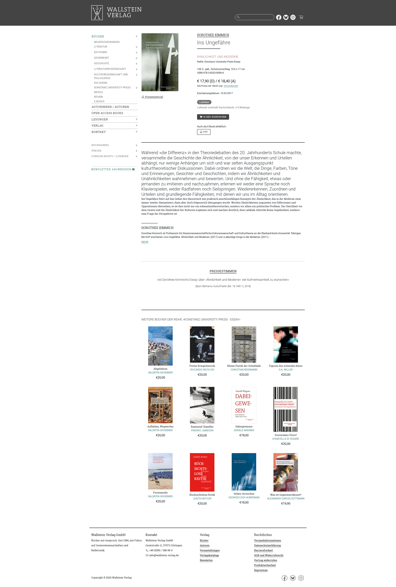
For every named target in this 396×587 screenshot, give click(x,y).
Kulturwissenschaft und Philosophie (111, 76)
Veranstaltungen (210, 550)
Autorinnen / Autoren (110, 107)
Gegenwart (101, 57)
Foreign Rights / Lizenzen (110, 156)
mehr (144, 242)
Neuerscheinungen (106, 42)
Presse (96, 150)
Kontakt (99, 132)
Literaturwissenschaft (110, 69)
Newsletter (206, 560)
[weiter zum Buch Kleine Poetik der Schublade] (244, 344)
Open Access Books (107, 113)
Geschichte (101, 63)
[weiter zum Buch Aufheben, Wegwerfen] (160, 405)
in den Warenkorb (214, 117)
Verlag (97, 126)
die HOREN (100, 82)
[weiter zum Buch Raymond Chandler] (202, 405)
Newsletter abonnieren (111, 169)
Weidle (98, 92)
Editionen (100, 52)
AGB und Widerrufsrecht (268, 555)
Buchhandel (101, 145)
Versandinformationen (267, 540)
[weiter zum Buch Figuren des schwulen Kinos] (286, 344)
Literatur (100, 46)
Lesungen (100, 119)
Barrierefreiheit (263, 550)
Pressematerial (153, 97)
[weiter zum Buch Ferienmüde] (160, 471)
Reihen (98, 96)
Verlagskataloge (209, 555)
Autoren (204, 545)
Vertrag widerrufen (265, 560)
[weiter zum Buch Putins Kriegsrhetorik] (202, 344)
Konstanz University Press (112, 87)
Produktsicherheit (265, 565)
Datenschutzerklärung (267, 545)
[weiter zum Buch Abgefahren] (160, 346)
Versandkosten (231, 85)
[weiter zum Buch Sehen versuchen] (244, 472)
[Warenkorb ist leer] (301, 17)
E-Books (99, 101)
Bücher (98, 36)
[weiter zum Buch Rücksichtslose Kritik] (202, 472)
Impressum (261, 570)
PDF (205, 132)
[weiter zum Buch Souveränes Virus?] (286, 409)
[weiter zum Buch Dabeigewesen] (244, 405)
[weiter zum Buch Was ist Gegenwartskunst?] (286, 472)
